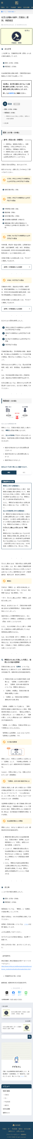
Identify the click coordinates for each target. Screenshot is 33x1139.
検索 (30, 1037)
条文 (24, 472)
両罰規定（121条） (10, 112)
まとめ (6, 123)
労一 (7, 7)
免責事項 (11, 93)
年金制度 (13, 7)
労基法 (2, 7)
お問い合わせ (20, 1131)
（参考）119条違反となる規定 (12, 267)
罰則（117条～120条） (11, 109)
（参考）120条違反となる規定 (12, 309)
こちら (26, 924)
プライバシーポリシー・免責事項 (16, 1134)
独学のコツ (6, 1113)
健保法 (19, 7)
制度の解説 (13, 999)
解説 (9, 472)
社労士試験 (26, 7)
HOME (17, 1125)
